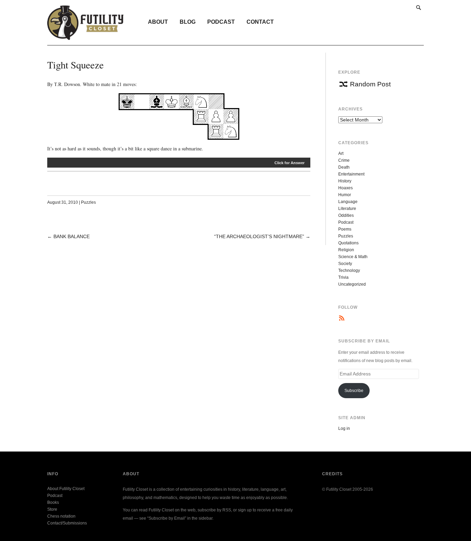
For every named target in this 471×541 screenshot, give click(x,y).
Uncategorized (352, 284)
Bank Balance (71, 236)
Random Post (370, 84)
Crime (344, 160)
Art (340, 153)
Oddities (346, 215)
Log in (344, 428)
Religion (346, 249)
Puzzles (88, 202)
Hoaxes (345, 187)
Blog (188, 22)
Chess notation (61, 516)
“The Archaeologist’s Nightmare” (259, 236)
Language (348, 201)
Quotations (348, 243)
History (344, 181)
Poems (344, 229)
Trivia (343, 277)
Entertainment (351, 174)
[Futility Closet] (85, 36)
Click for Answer (289, 163)
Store (52, 509)
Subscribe (353, 390)
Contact (260, 22)
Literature (347, 208)
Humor (344, 194)
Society (345, 263)
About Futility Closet (65, 488)
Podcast (221, 22)
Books (53, 502)
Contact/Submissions (67, 523)
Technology (349, 270)
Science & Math (353, 256)
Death (344, 167)
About (158, 22)
